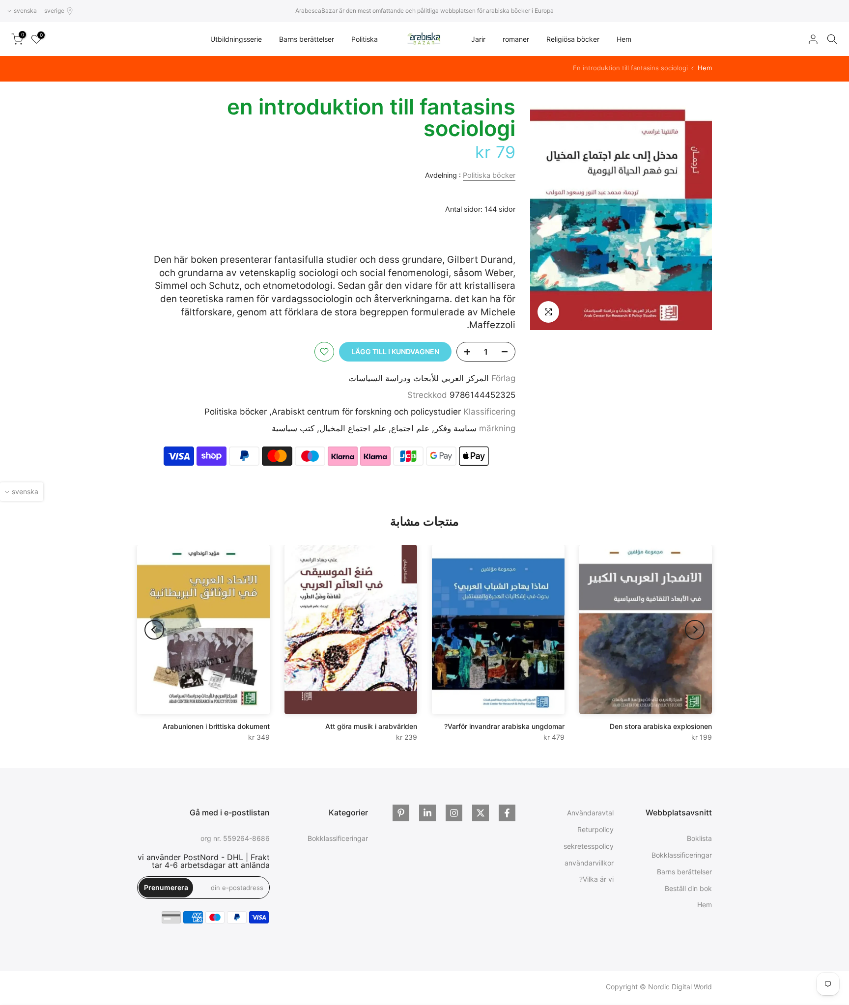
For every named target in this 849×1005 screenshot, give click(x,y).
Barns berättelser (306, 39)
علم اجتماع (410, 428)
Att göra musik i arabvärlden (371, 726)
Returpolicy (595, 829)
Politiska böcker (489, 175)
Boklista (699, 838)
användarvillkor (589, 863)
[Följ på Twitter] (480, 813)
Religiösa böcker (572, 39)
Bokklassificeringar (681, 855)
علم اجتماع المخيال (352, 428)
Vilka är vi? (596, 879)
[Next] (154, 630)
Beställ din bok (688, 888)
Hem (624, 39)
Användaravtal (590, 813)
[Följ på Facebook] (507, 813)
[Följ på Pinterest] (401, 813)
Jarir (478, 39)
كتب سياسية (293, 428)
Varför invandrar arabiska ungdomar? (504, 726)
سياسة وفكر (455, 428)
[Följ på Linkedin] (427, 813)
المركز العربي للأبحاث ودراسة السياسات (418, 378)
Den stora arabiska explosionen (661, 726)
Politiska (364, 39)
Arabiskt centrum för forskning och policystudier (366, 412)
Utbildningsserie (236, 39)
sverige (54, 10)
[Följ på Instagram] (454, 813)
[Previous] (695, 630)
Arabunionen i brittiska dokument (216, 726)
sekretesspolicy (589, 846)
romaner (516, 39)
